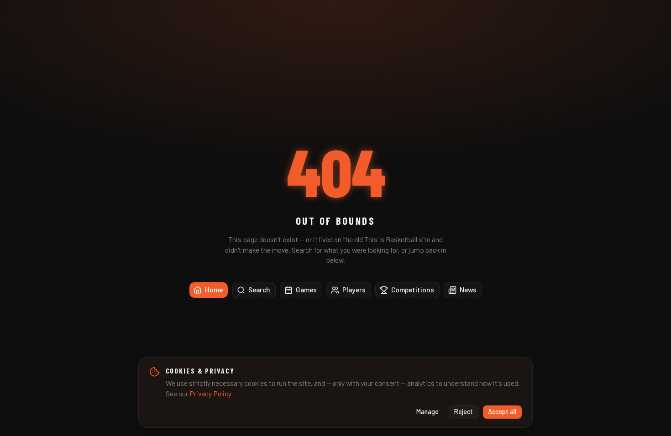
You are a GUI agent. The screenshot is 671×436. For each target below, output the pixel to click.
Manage (427, 411)
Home (214, 289)
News (468, 289)
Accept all (502, 411)
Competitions (412, 289)
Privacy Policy (210, 393)
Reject (463, 411)
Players (354, 289)
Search (259, 289)
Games (306, 289)
